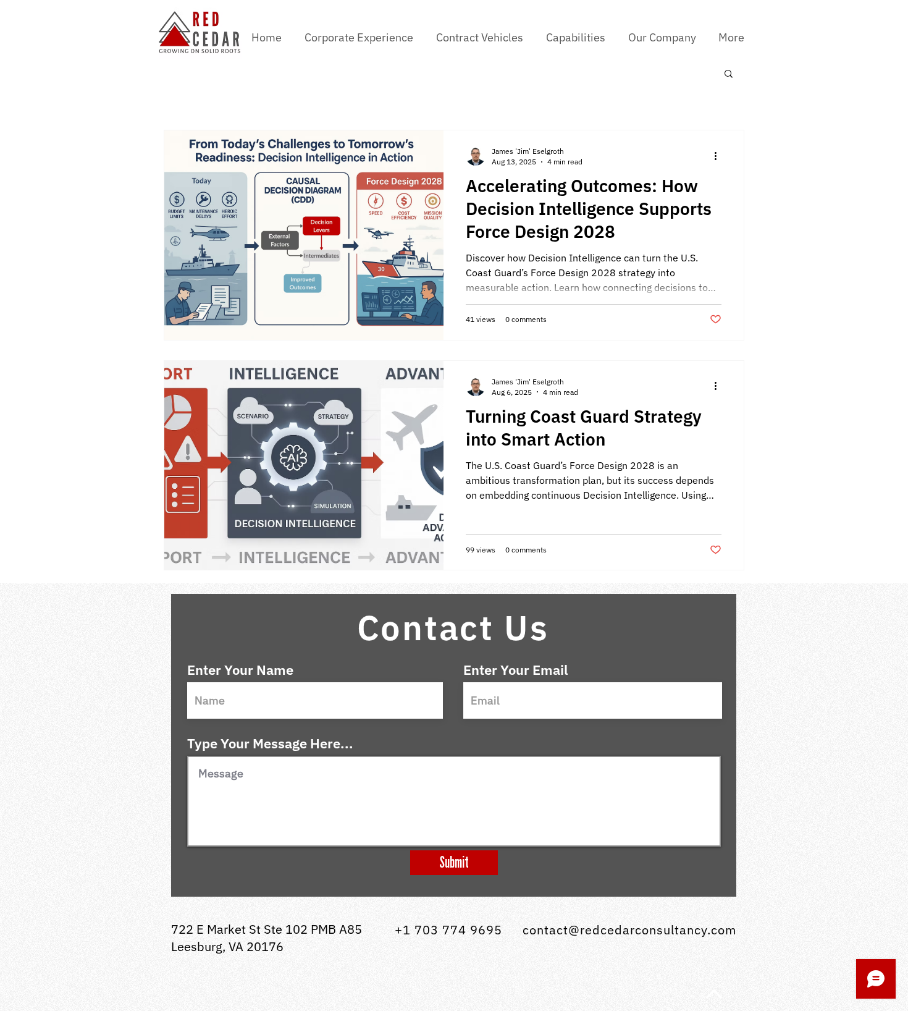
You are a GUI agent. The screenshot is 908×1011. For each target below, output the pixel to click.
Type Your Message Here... (270, 743)
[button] (482, 37)
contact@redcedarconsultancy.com (629, 929)
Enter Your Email (515, 670)
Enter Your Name (240, 670)
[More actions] (719, 155)
